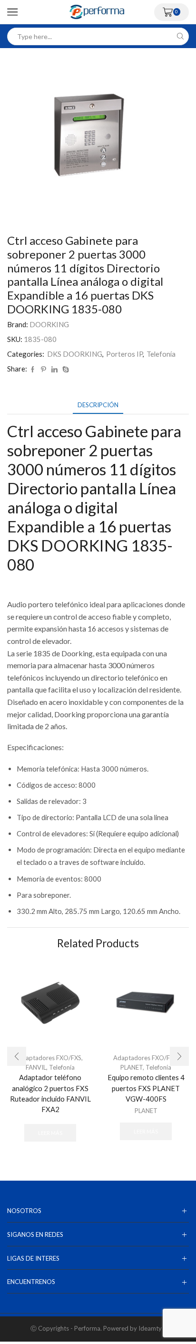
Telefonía (161, 354)
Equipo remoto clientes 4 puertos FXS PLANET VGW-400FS (146, 1088)
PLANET (131, 1067)
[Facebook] (32, 369)
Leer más (50, 1133)
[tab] (98, 405)
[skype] (64, 369)
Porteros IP (124, 354)
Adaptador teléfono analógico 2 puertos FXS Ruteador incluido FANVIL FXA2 (50, 1093)
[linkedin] (54, 369)
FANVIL (36, 1067)
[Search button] (180, 36)
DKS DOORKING (74, 354)
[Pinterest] (43, 369)
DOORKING (49, 324)
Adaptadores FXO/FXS (49, 1058)
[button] (16, 1056)
